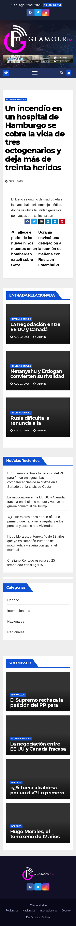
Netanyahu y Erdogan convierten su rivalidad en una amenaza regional (37, 378)
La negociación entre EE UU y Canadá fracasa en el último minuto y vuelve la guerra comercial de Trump (36, 502)
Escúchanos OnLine (38, 917)
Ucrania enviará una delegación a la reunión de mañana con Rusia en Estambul (50, 248)
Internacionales (16, 99)
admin (41, 337)
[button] (61, 72)
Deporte (13, 600)
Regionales (15, 632)
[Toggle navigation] (34, 72)
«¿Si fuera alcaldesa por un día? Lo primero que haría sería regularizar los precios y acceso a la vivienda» (35, 521)
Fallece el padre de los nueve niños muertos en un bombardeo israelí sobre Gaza (24, 248)
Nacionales (15, 621)
